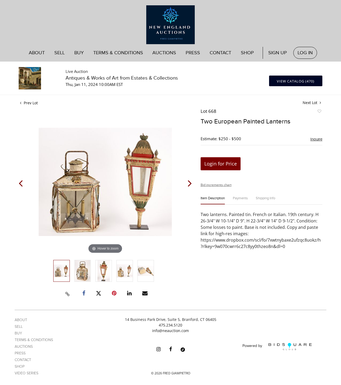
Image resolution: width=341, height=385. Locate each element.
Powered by (252, 346)
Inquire (316, 139)
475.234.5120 (170, 325)
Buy (18, 333)
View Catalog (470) (295, 81)
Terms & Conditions (118, 53)
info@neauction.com (170, 330)
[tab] (213, 200)
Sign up (277, 53)
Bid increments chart (216, 185)
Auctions (24, 346)
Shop (247, 53)
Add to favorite (319, 112)
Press (193, 53)
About (37, 53)
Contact (220, 53)
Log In (305, 53)
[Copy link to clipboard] (67, 293)
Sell (19, 326)
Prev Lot (30, 102)
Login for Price (220, 163)
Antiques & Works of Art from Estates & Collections (122, 78)
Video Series (26, 373)
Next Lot (310, 102)
